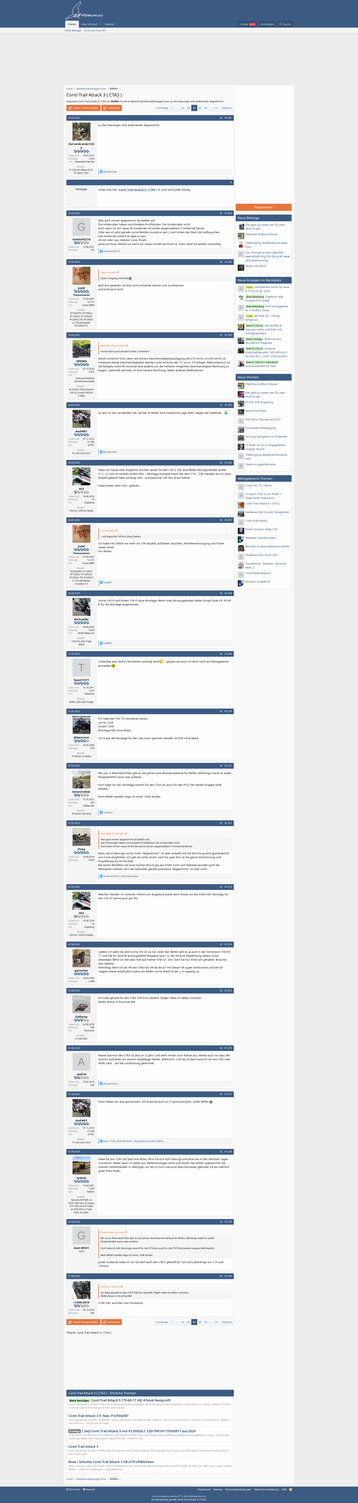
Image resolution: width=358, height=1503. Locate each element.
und (120, 876)
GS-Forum (74, 1489)
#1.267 (228, 520)
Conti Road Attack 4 (258, 573)
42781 (91, 445)
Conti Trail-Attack (256, 520)
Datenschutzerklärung (266, 1489)
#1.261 (228, 117)
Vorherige (162, 108)
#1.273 (228, 886)
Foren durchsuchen (95, 30)
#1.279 (228, 1221)
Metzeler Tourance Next (260, 538)
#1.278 (228, 1151)
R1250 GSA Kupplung (259, 402)
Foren (72, 24)
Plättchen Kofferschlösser (261, 234)
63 (188, 108)
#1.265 (228, 405)
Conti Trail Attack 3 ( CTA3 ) (262, 503)
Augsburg (89, 502)
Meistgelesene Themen (255, 478)
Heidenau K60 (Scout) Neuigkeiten (267, 512)
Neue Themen (248, 377)
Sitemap (217, 1489)
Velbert (90, 1191)
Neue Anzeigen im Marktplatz (260, 280)
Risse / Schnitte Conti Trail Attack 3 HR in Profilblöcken (111, 1462)
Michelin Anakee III (257, 581)
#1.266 (228, 462)
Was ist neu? (90, 24)
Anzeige (81, 189)
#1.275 (228, 990)
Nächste (226, 108)
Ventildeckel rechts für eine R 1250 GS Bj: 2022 (267, 289)
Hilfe (284, 1489)
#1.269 (228, 653)
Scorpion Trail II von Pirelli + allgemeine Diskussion (263, 496)
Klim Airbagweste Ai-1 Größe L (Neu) (266, 308)
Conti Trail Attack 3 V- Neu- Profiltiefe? (98, 1416)
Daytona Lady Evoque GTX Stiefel (264, 298)
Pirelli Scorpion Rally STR (261, 529)
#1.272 (228, 823)
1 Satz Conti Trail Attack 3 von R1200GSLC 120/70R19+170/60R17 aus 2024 (133, 1431)
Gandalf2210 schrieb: (112, 833)
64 (194, 108)
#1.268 (228, 593)
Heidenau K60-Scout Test (261, 555)
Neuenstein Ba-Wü (84, 161)
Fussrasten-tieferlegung (260, 428)
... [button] (177, 108)
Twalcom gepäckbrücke (260, 464)
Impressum (204, 1489)
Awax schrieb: (108, 272)
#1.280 (228, 1276)
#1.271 (228, 765)
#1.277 (228, 1094)
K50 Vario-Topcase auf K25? (263, 419)
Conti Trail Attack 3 (83, 1446)
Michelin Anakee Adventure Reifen (267, 546)
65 (200, 108)
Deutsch (90, 1489)
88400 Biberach (86, 633)
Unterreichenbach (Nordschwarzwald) (84, 380)
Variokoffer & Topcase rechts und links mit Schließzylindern (263, 329)
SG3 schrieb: (107, 530)
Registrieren (264, 207)
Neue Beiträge (73, 30)
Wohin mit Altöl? (256, 266)
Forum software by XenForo (179, 1496)
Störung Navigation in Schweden (266, 436)
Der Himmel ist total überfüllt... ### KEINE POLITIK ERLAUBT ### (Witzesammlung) (267, 256)
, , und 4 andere (133, 1141)
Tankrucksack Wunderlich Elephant (263, 341)
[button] (100, 24)
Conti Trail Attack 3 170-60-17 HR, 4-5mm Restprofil (120, 1400)
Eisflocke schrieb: (110, 1286)
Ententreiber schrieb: (112, 1232)
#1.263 (228, 261)
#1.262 (228, 213)
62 (182, 108)
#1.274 (228, 944)
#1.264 (228, 335)
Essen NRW (88, 305)
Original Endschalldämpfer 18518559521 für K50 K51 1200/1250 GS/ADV (266, 352)
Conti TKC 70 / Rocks (258, 485)
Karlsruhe (89, 1030)
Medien (109, 24)
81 (216, 108)
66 (206, 108)
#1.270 (228, 711)
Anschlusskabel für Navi (261, 364)
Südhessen (88, 805)
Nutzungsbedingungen (238, 1489)
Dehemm (89, 693)
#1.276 (228, 1048)
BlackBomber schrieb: (113, 345)
